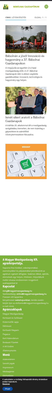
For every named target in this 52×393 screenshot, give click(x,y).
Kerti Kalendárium (11, 338)
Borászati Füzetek (10, 342)
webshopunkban (22, 300)
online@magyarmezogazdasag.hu (31, 294)
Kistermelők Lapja (11, 322)
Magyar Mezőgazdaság (13, 313)
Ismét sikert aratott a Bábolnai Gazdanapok (25, 119)
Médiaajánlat (8, 371)
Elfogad (7, 389)
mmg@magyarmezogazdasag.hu (17, 291)
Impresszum (8, 367)
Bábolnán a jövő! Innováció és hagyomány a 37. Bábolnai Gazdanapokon (24, 59)
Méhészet (7, 326)
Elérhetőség (8, 375)
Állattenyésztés (9, 350)
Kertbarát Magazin (11, 330)
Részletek (6, 384)
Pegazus (6, 334)
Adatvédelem (9, 359)
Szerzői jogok (9, 363)
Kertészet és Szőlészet (12, 318)
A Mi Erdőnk (8, 346)
